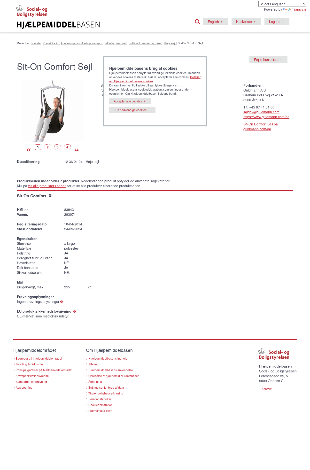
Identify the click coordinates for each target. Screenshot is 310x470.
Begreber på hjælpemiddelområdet (39, 358)
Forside (36, 43)
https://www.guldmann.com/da (266, 116)
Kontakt (266, 389)
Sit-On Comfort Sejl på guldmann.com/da (260, 126)
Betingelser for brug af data (106, 387)
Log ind (274, 21)
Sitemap (93, 364)
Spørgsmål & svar (100, 410)
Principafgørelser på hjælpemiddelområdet (44, 370)
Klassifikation (51, 43)
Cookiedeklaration (100, 405)
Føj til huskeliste (266, 59)
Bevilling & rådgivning (30, 364)
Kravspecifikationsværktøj (32, 376)
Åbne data (95, 381)
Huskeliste (244, 21)
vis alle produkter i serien (47, 185)
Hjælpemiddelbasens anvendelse (110, 370)
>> (76, 148)
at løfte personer (116, 43)
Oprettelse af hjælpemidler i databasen (114, 376)
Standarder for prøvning (31, 381)
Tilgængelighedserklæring (105, 393)
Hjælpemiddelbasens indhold (107, 358)
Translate (299, 9)
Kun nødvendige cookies (130, 110)
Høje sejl (170, 43)
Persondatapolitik (99, 399)
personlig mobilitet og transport (82, 43)
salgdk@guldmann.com (261, 111)
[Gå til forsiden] (96, 25)
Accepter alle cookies (128, 101)
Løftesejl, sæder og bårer (145, 43)
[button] (199, 21)
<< (29, 148)
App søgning (24, 387)
